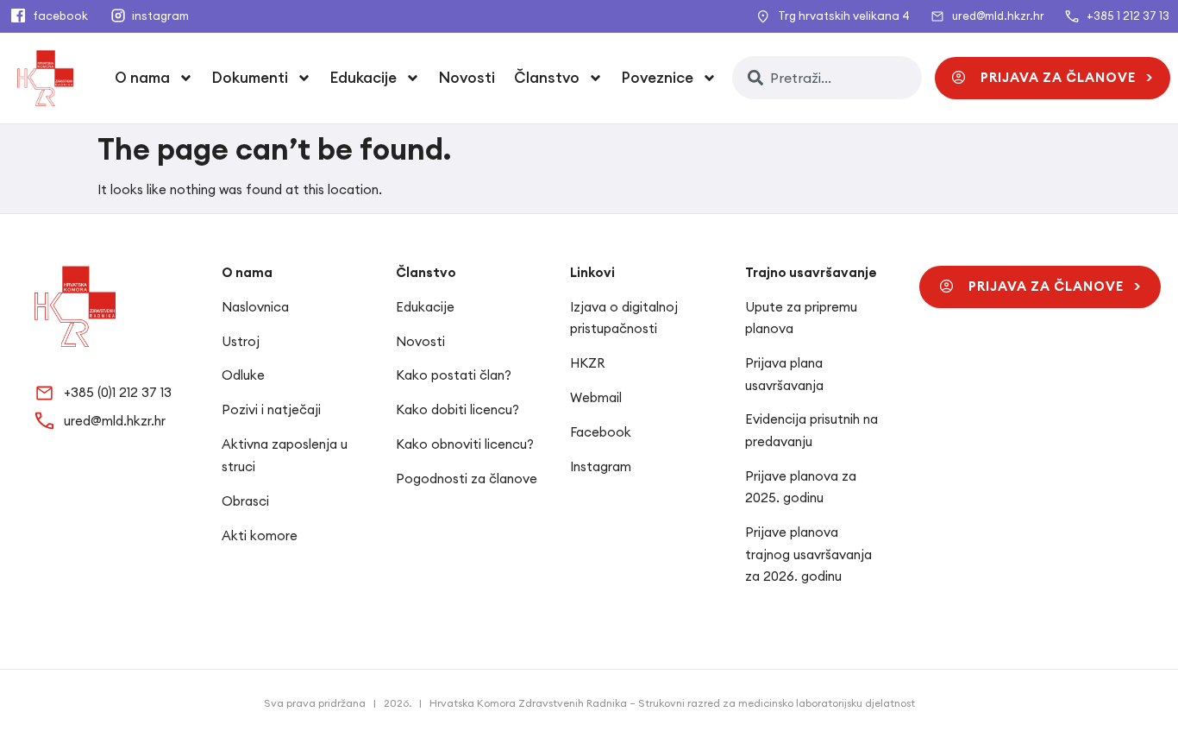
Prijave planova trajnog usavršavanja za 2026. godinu (808, 554)
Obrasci (245, 501)
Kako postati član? (453, 375)
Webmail (596, 397)
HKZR (587, 363)
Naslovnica (255, 307)
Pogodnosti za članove (466, 478)
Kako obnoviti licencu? (465, 444)
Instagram (600, 466)
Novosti (467, 77)
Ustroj (241, 341)
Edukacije (425, 307)
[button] (1052, 78)
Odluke (243, 375)
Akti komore (260, 535)
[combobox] (827, 77)
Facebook (600, 432)
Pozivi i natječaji (271, 409)
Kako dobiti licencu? (457, 409)
